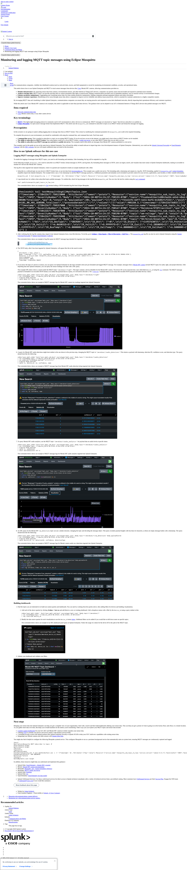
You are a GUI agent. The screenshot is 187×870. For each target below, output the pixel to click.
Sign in (11, 39)
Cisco (79, 88)
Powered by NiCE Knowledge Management (19, 831)
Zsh (47, 185)
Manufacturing (13, 822)
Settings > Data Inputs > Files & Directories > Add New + (111, 234)
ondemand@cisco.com (26, 781)
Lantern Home (5, 5)
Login (4, 7)
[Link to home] (6, 31)
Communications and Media (13, 49)
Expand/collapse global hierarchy (11, 42)
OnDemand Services (143, 779)
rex (161, 270)
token (73, 619)
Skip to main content (7, 1)
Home (6, 46)
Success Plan (159, 779)
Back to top (12, 84)
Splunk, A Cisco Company (52, 793)
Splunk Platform (14, 68)
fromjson (95, 271)
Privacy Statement (9, 866)
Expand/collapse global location (10, 55)
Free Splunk (4, 25)
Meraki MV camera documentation (33, 767)
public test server (85, 140)
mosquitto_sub (166, 171)
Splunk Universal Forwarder (160, 145)
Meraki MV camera (139, 265)
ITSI (24, 732)
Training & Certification (8, 12)
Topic (10, 811)
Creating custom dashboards (26, 731)
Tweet (10, 78)
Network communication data (27, 112)
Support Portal (5, 14)
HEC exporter (29, 147)
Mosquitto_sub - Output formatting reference (38, 768)
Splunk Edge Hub (57, 736)
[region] (28, 864)
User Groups (5, 16)
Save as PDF (9, 73)
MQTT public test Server (32, 770)
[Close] (55, 861)
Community (4, 11)
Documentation (5, 9)
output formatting (178, 171)
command (140, 179)
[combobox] (50, 36)
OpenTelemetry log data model (37, 776)
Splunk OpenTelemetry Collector (42, 236)
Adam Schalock (29, 791)
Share (6, 75)
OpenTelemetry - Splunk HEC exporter (38, 765)
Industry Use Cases (11, 48)
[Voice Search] (93, 36)
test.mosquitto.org (77, 171)
